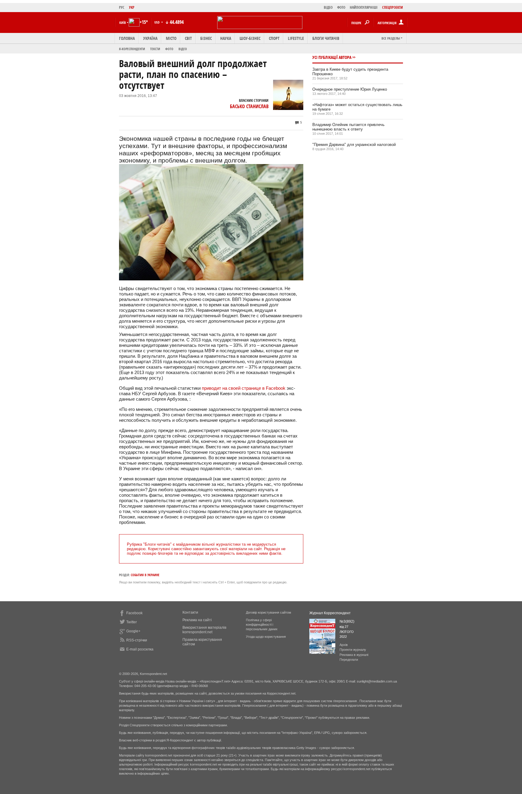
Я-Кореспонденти (132, 49)
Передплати (349, 659)
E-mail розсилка (139, 649)
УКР (131, 7)
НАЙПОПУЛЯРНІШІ (364, 7)
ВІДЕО (328, 7)
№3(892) (347, 621)
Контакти (190, 612)
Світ (188, 38)
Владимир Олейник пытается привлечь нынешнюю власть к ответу (348, 126)
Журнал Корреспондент (330, 613)
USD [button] (157, 22)
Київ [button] (122, 22)
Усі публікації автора (331, 57)
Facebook (134, 613)
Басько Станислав (249, 106)
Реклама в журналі (354, 655)
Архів (344, 645)
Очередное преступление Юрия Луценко (349, 89)
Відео (183, 49)
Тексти (155, 49)
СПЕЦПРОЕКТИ (392, 7)
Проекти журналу (353, 649)
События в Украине (145, 575)
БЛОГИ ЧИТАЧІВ (325, 38)
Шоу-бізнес (250, 38)
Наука (225, 38)
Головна (127, 38)
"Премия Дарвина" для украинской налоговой (354, 144)
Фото (169, 49)
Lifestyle (296, 38)
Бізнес (206, 38)
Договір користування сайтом (268, 612)
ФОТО (341, 7)
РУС (121, 7)
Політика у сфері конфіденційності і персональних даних (262, 624)
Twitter (131, 622)
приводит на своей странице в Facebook (243, 388)
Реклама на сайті (197, 620)
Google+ (133, 631)
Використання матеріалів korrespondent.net (204, 629)
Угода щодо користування (266, 636)
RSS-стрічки (136, 640)
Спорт (274, 38)
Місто (171, 38)
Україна (150, 38)
